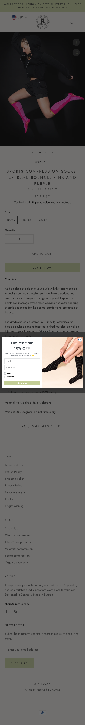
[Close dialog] (80, 339)
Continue (22, 383)
